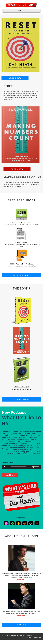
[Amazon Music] (30, 523)
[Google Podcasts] (18, 523)
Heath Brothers (21, 4)
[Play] (5, 467)
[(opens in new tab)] (21, 45)
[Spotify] (12, 523)
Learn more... (21, 579)
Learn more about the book (21, 389)
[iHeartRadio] (36, 523)
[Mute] (33, 467)
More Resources (21, 275)
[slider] (37, 466)
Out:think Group (36, 637)
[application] (21, 467)
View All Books (22, 399)
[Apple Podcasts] (6, 523)
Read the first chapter (21, 387)
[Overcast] (24, 523)
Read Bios (21, 625)
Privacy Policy (27, 635)
